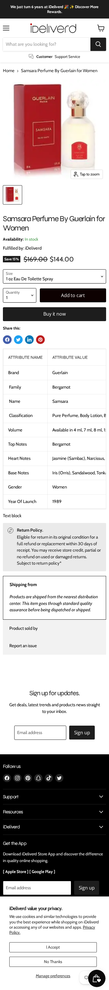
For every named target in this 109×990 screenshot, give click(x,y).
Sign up (82, 732)
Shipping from (23, 584)
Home (9, 70)
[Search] (98, 44)
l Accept (53, 947)
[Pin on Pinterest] (40, 339)
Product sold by (23, 628)
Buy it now (54, 314)
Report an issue (23, 645)
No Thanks (53, 961)
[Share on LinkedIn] (29, 339)
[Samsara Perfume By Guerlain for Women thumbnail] (12, 195)
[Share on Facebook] (7, 339)
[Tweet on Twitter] (18, 339)
